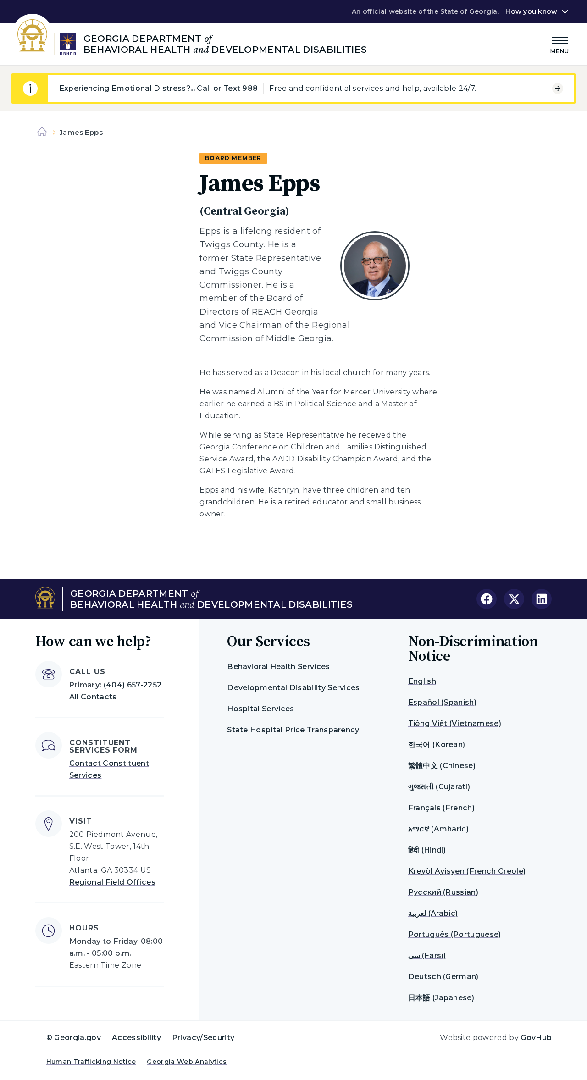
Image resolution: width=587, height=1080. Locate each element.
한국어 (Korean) (436, 744)
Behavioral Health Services (278, 666)
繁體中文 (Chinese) (442, 765)
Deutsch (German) (443, 976)
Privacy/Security (203, 1037)
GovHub (536, 1037)
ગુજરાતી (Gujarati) (439, 786)
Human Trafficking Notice (91, 1062)
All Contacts (93, 696)
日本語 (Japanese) (441, 997)
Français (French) (441, 807)
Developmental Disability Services (293, 687)
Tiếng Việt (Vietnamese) (454, 723)
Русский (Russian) (443, 892)
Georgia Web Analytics (187, 1062)
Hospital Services (260, 708)
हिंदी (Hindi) (427, 850)
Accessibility (136, 1037)
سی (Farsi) (427, 955)
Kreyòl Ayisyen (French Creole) (467, 871)
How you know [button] (531, 11)
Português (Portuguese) (454, 934)
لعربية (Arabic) (433, 913)
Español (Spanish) (442, 702)
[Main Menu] (560, 44)
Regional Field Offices (112, 882)
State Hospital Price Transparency (293, 730)
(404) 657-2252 (132, 685)
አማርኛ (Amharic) (438, 829)
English (422, 681)
